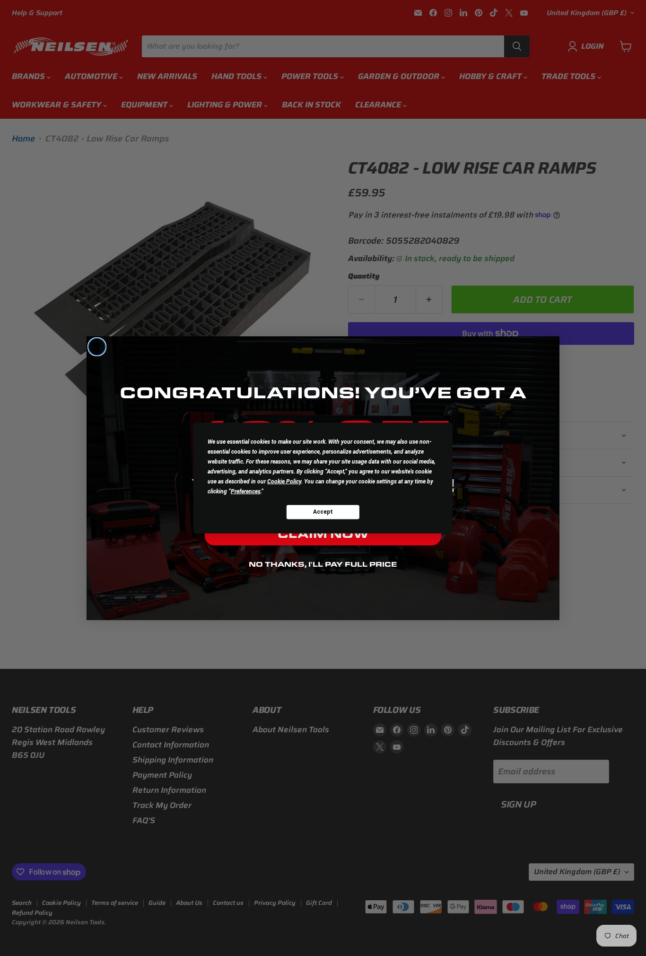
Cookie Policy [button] (284, 481)
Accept (323, 512)
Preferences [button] (246, 491)
